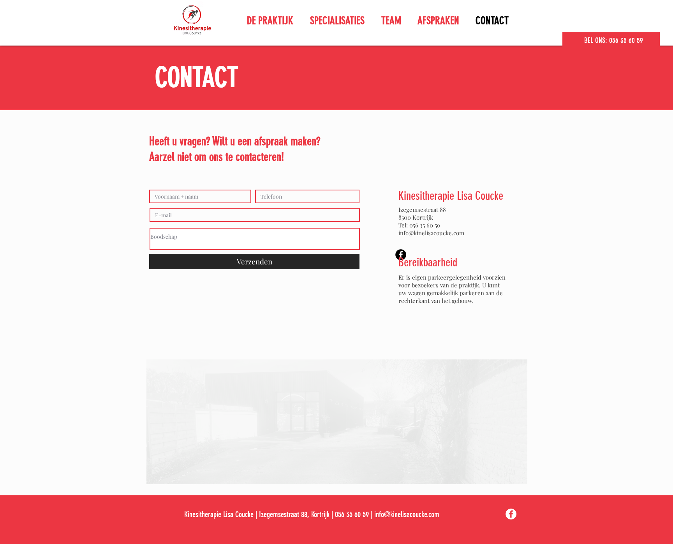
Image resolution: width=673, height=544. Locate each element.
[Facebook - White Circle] (511, 514)
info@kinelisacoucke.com (431, 233)
